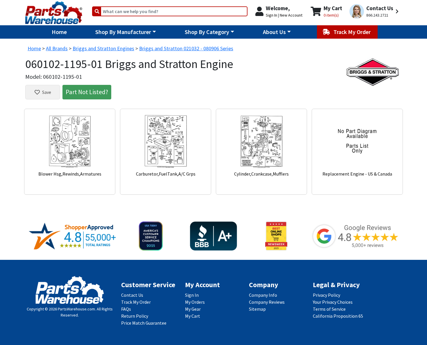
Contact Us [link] (132, 295)
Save (46, 92)
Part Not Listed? (87, 92)
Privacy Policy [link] (326, 295)
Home (59, 31)
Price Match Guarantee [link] (143, 323)
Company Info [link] (263, 295)
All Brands (57, 48)
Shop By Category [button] (207, 31)
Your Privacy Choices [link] (333, 302)
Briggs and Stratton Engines (103, 48)
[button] (375, 11)
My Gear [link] (193, 309)
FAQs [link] (126, 309)
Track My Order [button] (352, 31)
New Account (291, 15)
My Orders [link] (195, 302)
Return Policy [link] (134, 316)
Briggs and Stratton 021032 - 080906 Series (186, 48)
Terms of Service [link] (329, 309)
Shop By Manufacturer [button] (123, 31)
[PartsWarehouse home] (53, 11)
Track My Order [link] (136, 302)
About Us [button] (274, 31)
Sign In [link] (192, 295)
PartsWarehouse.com (76, 309)
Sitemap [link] (257, 309)
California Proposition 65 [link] (338, 316)
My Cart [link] (192, 316)
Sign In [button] (271, 15)
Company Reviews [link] (267, 302)
